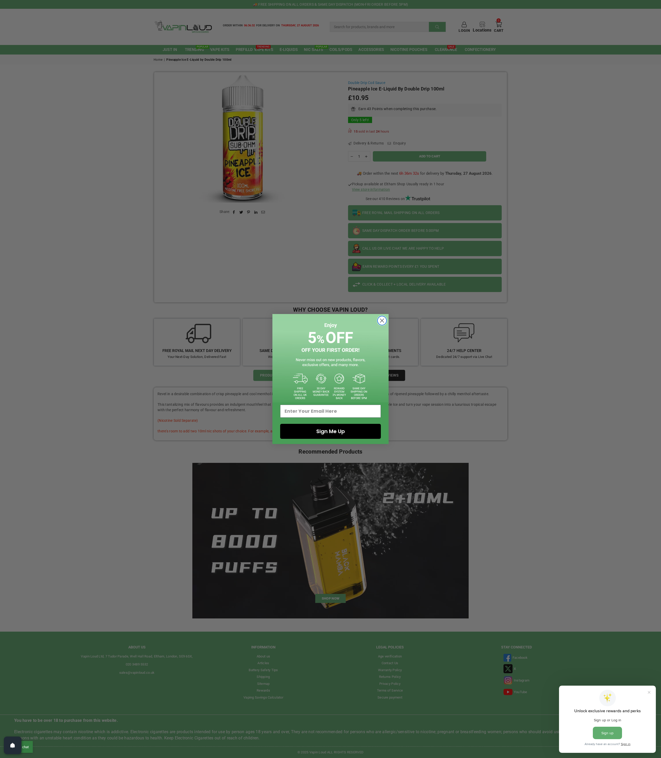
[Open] (12, 745)
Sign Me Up (330, 431)
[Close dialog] (382, 320)
